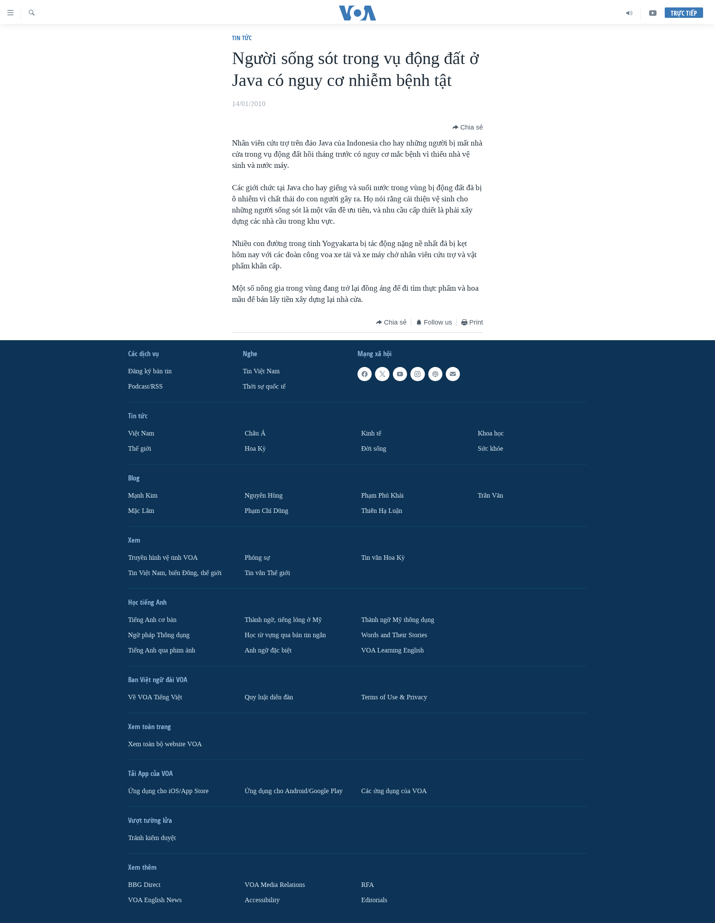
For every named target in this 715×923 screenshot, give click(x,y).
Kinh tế (371, 433)
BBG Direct (144, 885)
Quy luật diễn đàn (269, 697)
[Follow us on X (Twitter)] (382, 374)
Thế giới (139, 448)
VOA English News (155, 900)
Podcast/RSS (145, 386)
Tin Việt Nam (261, 371)
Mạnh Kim (143, 495)
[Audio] (629, 13)
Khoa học (491, 433)
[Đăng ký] (453, 374)
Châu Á (255, 433)
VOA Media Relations (275, 885)
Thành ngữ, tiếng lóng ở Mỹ (283, 620)
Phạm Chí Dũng (266, 511)
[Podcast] (435, 374)
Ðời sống (373, 448)
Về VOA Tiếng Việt (155, 697)
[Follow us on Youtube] (400, 374)
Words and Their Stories (394, 635)
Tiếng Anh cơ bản (152, 620)
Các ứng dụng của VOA (394, 791)
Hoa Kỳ (255, 448)
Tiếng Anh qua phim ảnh (161, 650)
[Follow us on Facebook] (365, 374)
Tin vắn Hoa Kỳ (383, 557)
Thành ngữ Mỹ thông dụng (397, 620)
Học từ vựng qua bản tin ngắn (285, 635)
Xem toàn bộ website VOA (165, 744)
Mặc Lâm (141, 511)
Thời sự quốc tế (264, 386)
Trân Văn (490, 495)
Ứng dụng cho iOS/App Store (168, 791)
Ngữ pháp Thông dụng (159, 635)
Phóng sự (257, 557)
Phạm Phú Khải (382, 495)
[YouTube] (653, 13)
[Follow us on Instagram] (417, 374)
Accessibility (262, 900)
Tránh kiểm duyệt (152, 838)
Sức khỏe (490, 448)
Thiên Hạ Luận (381, 511)
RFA (367, 885)
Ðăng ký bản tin (150, 371)
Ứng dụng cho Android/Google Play (294, 791)
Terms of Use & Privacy (394, 697)
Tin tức (242, 37)
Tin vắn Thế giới (267, 573)
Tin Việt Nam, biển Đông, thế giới (175, 573)
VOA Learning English (392, 650)
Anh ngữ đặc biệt (268, 650)
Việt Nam (141, 433)
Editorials (374, 900)
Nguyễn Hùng (264, 495)
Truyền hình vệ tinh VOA (163, 557)
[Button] (467, 127)
